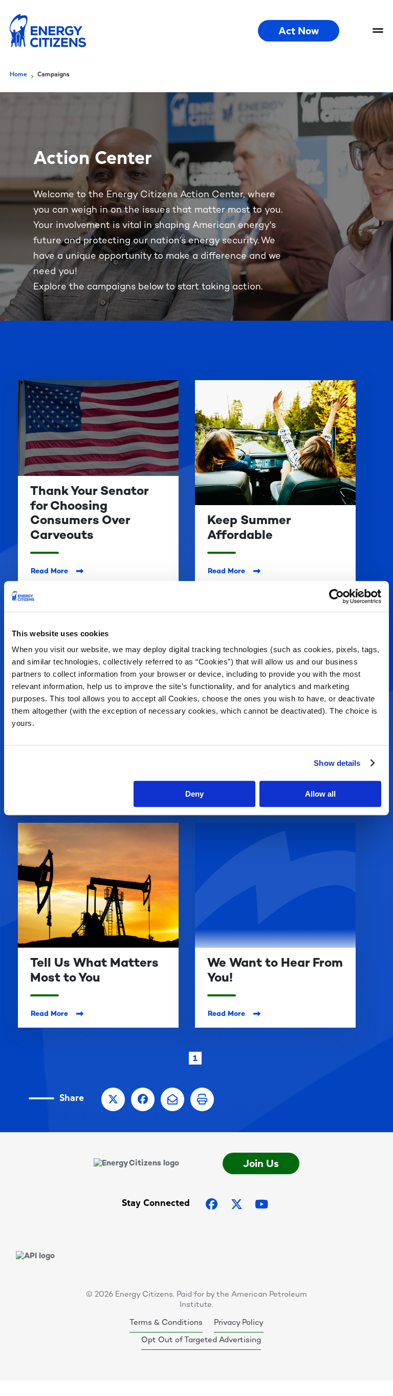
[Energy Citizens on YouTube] (261, 1204)
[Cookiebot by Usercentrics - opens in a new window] (336, 596)
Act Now (298, 31)
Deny (194, 793)
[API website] (35, 1256)
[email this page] (172, 1099)
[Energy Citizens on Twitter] (236, 1204)
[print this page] (202, 1099)
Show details (337, 763)
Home (18, 74)
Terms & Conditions (166, 1323)
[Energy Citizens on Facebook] (212, 1204)
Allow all (320, 793)
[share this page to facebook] (142, 1099)
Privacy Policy (239, 1323)
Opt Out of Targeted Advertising (201, 1340)
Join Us (261, 1163)
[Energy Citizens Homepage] (134, 31)
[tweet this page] (113, 1099)
